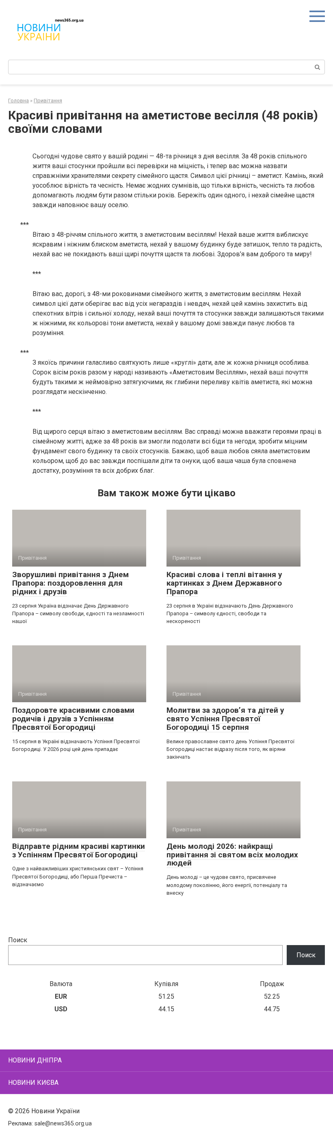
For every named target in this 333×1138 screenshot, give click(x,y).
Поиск (17, 940)
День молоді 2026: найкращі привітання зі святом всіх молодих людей (232, 855)
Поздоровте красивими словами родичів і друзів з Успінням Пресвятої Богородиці (73, 718)
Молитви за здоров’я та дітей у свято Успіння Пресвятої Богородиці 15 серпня (225, 718)
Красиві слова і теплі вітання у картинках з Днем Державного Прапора (224, 583)
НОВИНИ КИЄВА (33, 1082)
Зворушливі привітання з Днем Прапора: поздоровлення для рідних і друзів (70, 583)
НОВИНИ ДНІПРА (35, 1060)
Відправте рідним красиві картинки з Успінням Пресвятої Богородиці (78, 850)
